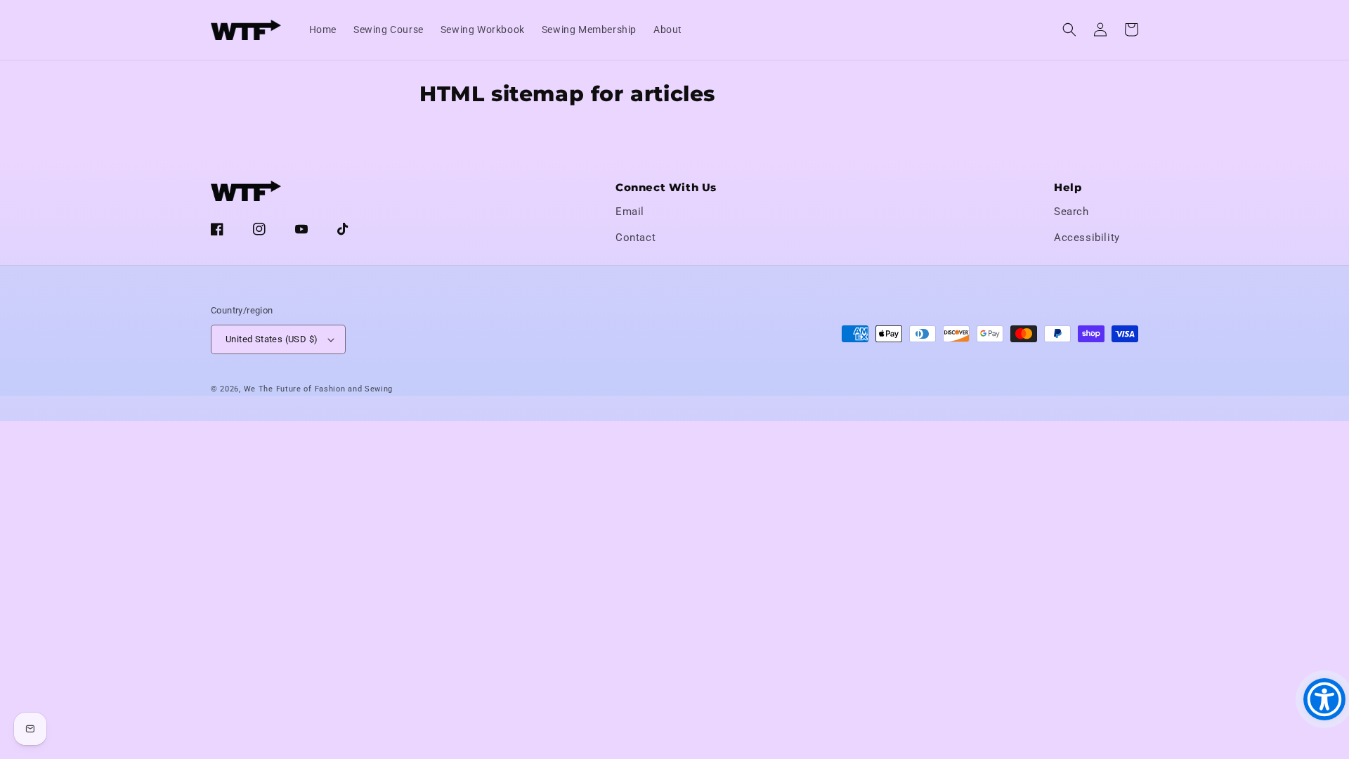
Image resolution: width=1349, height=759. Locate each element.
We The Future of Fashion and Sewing (318, 389)
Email (629, 211)
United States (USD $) (272, 339)
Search (1071, 211)
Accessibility (1087, 237)
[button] (1069, 29)
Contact (635, 237)
